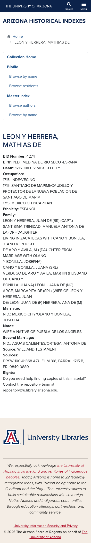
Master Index (18, 96)
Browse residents (23, 86)
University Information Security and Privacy (46, 526)
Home (18, 36)
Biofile (12, 67)
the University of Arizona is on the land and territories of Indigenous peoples (45, 471)
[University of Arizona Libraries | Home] (45, 437)
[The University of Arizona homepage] (28, 6)
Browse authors (22, 105)
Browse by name (23, 76)
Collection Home (21, 57)
